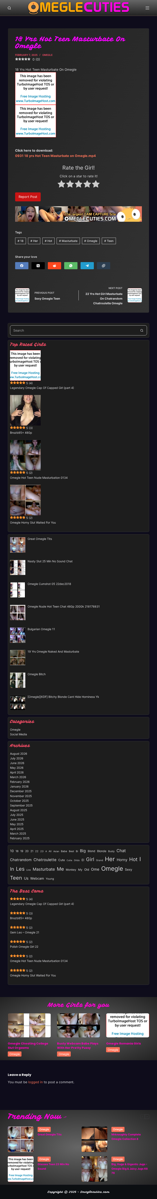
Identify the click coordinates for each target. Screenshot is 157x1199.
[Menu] (147, 8)
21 (31, 851)
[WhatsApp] (70, 265)
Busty (111, 851)
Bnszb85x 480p (21, 432)
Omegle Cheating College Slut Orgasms (28, 1045)
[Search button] (142, 330)
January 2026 (19, 786)
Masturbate (68, 241)
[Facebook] (21, 265)
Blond (91, 851)
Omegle (47, 54)
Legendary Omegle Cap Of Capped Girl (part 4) (42, 387)
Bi (77, 851)
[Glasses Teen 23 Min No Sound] (21, 1169)
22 (36, 851)
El (83, 860)
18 (21, 241)
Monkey (71, 869)
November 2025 (21, 796)
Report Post (28, 197)
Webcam (37, 878)
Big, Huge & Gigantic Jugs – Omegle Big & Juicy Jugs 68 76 (129, 1169)
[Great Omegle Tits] (21, 1139)
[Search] (9, 8)
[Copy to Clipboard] (103, 265)
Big (83, 850)
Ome (95, 869)
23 (42, 851)
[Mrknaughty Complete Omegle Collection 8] (94, 1139)
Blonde (101, 851)
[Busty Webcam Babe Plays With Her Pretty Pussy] (78, 1025)
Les (20, 869)
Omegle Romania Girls (123, 1043)
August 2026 (18, 753)
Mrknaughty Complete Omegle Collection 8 (126, 1136)
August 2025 (18, 810)
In (12, 869)
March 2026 (18, 777)
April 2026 (17, 772)
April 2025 (17, 829)
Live (28, 869)
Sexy (128, 869)
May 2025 (17, 824)
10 (12, 851)
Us (26, 878)
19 (21, 851)
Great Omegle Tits (50, 1134)
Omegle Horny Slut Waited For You (33, 522)
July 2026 (16, 758)
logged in (35, 1082)
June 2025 (17, 819)
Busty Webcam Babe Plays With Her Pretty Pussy (77, 1045)
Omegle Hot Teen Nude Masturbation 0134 (39, 477)
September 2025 (21, 805)
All (50, 851)
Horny (122, 859)
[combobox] (73, 330)
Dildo (77, 860)
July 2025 (16, 814)
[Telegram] (87, 265)
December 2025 (21, 791)
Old (86, 869)
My (80, 869)
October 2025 (19, 800)
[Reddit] (54, 265)
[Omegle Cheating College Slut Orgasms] (29, 1025)
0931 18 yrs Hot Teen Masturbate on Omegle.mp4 (55, 156)
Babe (64, 851)
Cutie (69, 860)
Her (34, 241)
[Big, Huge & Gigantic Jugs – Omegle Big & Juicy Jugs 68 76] (94, 1169)
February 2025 (20, 838)
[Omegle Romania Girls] (127, 1025)
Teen (108, 241)
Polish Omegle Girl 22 (24, 946)
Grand (99, 860)
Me (60, 869)
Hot (48, 241)
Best (71, 851)
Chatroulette (45, 859)
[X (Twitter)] (38, 265)
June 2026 (17, 763)
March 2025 (18, 833)
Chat (121, 850)
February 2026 (20, 781)
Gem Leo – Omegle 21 (24, 932)
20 (27, 851)
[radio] (61, 184)
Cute (61, 860)
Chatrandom (21, 860)
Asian (56, 851)
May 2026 (17, 767)
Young (50, 878)
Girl (90, 859)
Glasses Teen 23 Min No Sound (53, 1166)
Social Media (18, 734)
